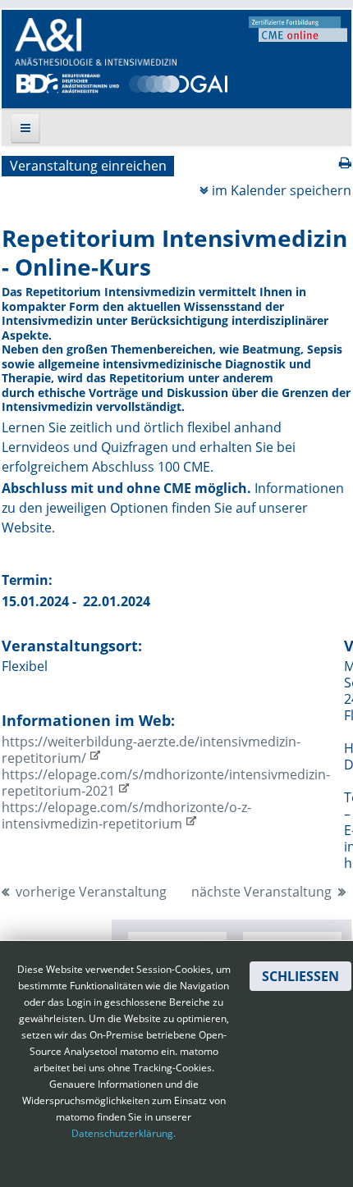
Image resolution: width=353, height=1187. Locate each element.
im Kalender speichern (281, 190)
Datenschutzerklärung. (123, 1133)
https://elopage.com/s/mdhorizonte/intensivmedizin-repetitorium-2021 (166, 782)
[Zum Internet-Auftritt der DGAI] (178, 82)
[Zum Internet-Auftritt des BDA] (67, 82)
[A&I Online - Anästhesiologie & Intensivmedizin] (95, 42)
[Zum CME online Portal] (298, 28)
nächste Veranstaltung (261, 892)
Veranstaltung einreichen (88, 166)
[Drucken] (345, 162)
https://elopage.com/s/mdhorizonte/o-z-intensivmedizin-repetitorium (126, 815)
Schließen (300, 976)
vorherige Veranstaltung (91, 892)
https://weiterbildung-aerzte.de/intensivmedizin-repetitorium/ (151, 750)
